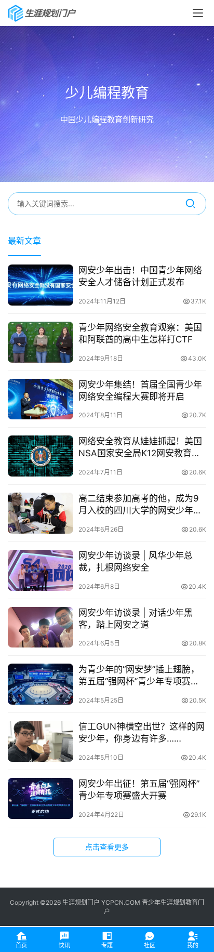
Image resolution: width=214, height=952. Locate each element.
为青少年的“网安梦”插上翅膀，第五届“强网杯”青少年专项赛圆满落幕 (138, 675)
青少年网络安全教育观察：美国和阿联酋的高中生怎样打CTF (140, 333)
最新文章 (24, 240)
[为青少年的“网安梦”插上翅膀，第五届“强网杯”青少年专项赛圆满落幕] (40, 684)
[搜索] (190, 203)
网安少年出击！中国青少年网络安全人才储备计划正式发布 (140, 276)
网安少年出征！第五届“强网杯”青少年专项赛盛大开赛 (138, 789)
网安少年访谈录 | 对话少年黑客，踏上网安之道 (135, 618)
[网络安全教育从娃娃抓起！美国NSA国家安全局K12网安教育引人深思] (40, 456)
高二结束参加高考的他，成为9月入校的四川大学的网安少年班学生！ (140, 505)
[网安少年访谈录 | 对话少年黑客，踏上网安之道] (40, 627)
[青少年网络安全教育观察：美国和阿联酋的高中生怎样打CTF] (40, 342)
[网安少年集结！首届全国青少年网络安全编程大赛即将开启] (40, 399)
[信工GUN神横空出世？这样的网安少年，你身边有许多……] (40, 741)
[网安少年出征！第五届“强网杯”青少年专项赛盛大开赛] (40, 798)
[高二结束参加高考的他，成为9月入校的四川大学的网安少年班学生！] (40, 513)
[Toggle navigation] (198, 13)
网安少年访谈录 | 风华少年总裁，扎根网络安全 (135, 561)
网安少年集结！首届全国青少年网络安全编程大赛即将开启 (140, 390)
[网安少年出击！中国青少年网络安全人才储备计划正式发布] (40, 285)
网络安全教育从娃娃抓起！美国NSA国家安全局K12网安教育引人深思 (140, 447)
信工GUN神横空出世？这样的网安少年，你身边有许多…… (141, 732)
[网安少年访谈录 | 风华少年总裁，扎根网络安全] (40, 570)
